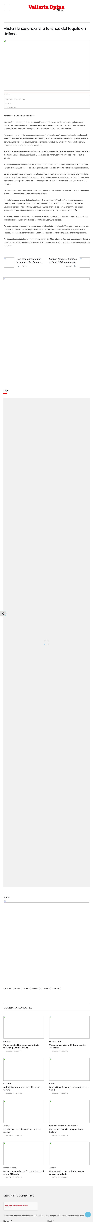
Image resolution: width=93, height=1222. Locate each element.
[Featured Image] (23, 1027)
